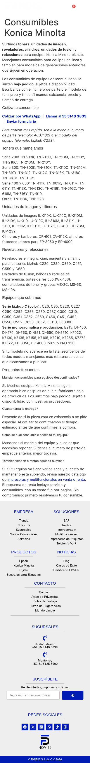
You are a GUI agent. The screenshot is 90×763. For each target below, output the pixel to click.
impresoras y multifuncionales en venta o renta (46, 479)
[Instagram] (65, 726)
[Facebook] (24, 726)
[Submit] (72, 695)
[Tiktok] (57, 726)
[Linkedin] (41, 726)
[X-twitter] (32, 726)
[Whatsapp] (49, 726)
